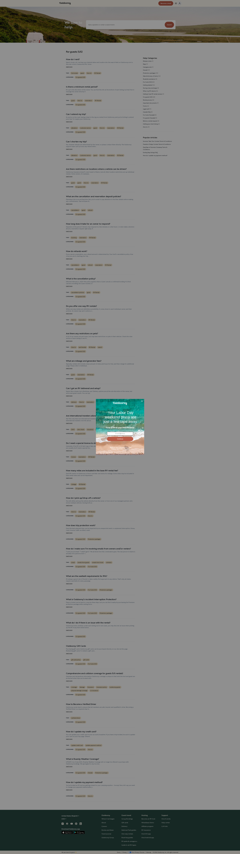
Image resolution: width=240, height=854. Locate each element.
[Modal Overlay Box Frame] (120, 427)
